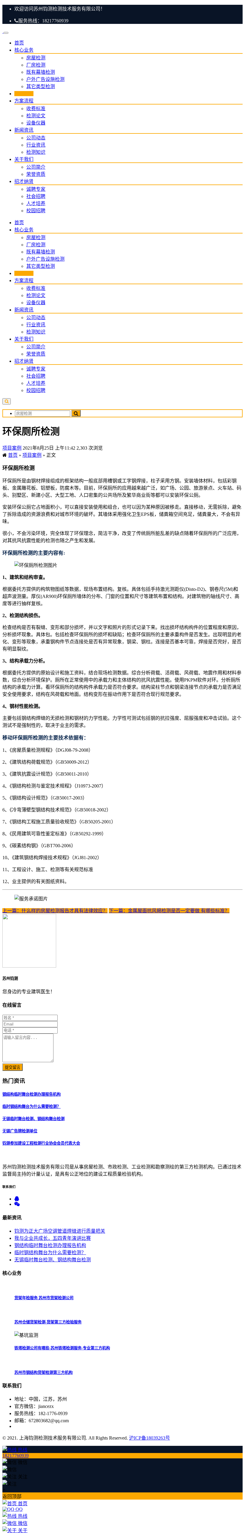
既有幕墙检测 (40, 72)
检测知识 (35, 152)
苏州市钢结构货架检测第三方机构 (43, 1372)
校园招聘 (35, 210)
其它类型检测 (40, 86)
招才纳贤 (23, 181)
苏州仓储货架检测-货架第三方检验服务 (48, 1322)
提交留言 (12, 1067)
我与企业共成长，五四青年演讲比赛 (52, 1238)
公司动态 (35, 137)
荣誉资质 (35, 174)
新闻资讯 (23, 130)
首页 (19, 42)
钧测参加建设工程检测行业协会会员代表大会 (41, 1143)
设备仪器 (35, 122)
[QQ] (16, 1198)
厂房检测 (35, 64)
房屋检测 (35, 57)
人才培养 (35, 203)
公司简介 (35, 167)
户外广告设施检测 (45, 79)
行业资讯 (35, 144)
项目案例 (23, 93)
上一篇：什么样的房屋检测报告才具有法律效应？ (55, 910)
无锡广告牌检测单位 (19, 1131)
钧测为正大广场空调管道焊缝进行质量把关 (59, 1231)
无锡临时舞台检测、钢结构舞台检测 (33, 1119)
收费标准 (35, 108)
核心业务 (23, 50)
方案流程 (23, 100)
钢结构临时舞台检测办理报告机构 (31, 1094)
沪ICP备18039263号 (149, 1437)
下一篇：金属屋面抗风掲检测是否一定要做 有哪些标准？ (169, 910)
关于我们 (23, 159)
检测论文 (35, 115)
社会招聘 (35, 196)
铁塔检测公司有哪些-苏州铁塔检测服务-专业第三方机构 (62, 1348)
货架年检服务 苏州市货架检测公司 (44, 1298)
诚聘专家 (35, 189)
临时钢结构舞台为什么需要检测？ (31, 1106)
